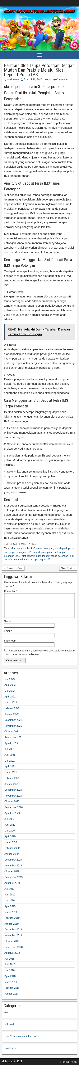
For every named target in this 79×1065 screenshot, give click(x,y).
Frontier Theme (68, 1061)
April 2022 (10, 696)
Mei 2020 (9, 830)
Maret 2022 (10, 702)
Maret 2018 (10, 982)
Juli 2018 (9, 958)
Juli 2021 (9, 749)
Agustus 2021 (12, 743)
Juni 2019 (9, 894)
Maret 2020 (10, 842)
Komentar (10, 591)
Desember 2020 (13, 789)
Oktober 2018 (11, 941)
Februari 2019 (12, 917)
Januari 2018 (11, 993)
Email (8, 630)
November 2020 (13, 795)
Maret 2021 (10, 772)
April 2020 (10, 836)
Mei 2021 (9, 760)
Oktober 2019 (11, 871)
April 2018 (10, 976)
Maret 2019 (10, 912)
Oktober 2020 (11, 801)
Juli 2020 (9, 819)
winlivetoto (13, 79)
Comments (62, 79)
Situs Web (10, 640)
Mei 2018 (9, 970)
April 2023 (10, 685)
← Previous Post (13, 568)
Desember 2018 (13, 929)
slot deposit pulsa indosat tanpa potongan (45, 555)
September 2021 (13, 737)
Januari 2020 (11, 853)
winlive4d (9, 1024)
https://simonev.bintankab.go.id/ (21, 1036)
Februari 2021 (12, 778)
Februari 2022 (12, 708)
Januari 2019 (11, 923)
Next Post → (68, 568)
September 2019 (13, 877)
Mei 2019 (9, 900)
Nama (8, 621)
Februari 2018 (12, 987)
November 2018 (13, 935)
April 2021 (10, 766)
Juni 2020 (9, 824)
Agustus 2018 (12, 952)
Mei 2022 (9, 690)
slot (49, 79)
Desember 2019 (13, 859)
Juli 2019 (9, 888)
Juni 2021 (9, 754)
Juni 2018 (9, 964)
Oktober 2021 (11, 731)
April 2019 (10, 906)
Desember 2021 (13, 719)
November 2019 (13, 865)
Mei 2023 (9, 679)
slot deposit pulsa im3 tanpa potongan (32, 548)
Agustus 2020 (12, 813)
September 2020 (13, 807)
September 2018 (13, 947)
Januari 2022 (11, 714)
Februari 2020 (12, 848)
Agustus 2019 (12, 883)
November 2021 (13, 725)
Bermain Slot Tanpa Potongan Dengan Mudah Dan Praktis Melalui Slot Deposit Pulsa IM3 (39, 70)
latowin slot (10, 1048)
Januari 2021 (11, 784)
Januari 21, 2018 (33, 79)
